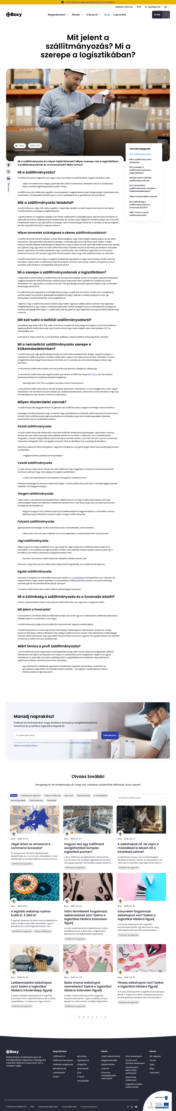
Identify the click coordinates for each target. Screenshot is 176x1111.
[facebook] (128, 1106)
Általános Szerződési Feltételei (25, 745)
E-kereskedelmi (77, 577)
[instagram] (136, 1106)
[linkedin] (132, 1106)
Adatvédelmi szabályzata (80, 742)
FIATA (94, 374)
